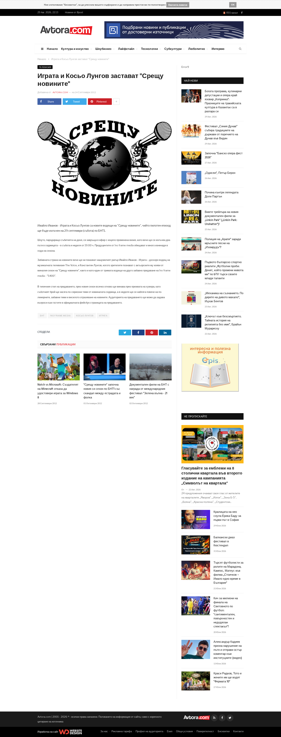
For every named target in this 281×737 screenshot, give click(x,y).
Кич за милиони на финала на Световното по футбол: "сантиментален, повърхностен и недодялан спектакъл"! (226, 613)
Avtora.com (60, 92)
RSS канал (231, 12)
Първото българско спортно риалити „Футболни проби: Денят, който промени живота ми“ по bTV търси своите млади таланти (224, 270)
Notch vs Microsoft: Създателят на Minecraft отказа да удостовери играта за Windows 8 (57, 391)
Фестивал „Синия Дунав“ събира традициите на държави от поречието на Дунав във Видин (221, 133)
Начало (52, 48)
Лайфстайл (126, 48)
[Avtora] (66, 29)
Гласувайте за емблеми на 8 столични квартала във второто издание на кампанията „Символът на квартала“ (211, 476)
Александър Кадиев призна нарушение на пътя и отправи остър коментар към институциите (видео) (228, 650)
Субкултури (173, 48)
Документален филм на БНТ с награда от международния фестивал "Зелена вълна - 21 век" (149, 391)
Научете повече (177, 4)
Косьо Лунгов (84, 315)
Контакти (238, 731)
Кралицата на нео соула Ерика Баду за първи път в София (227, 516)
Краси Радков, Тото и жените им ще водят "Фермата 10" (227, 678)
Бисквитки (224, 731)
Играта (103, 315)
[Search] (240, 49)
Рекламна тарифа (121, 731)
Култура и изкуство (75, 48)
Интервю (218, 48)
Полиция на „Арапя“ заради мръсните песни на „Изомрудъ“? (223, 243)
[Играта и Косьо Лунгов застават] (104, 215)
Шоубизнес (103, 48)
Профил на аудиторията (149, 731)
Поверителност (205, 731)
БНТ (42, 315)
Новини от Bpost (74, 12)
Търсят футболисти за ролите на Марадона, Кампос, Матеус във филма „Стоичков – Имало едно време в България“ (228, 573)
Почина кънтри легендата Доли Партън (221, 195)
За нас (104, 731)
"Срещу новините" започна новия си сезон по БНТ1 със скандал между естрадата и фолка (102, 391)
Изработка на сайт (48, 731)
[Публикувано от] (184, 489)
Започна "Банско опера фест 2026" (224, 156)
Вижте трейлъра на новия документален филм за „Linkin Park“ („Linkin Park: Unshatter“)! (221, 218)
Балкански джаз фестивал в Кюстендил (224, 542)
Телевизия (45, 67)
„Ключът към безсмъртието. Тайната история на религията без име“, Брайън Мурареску (223, 323)
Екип (169, 731)
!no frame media (60, 315)
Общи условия (184, 731)
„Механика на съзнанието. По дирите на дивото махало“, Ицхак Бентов (224, 297)
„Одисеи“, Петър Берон (220, 173)
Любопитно (196, 48)
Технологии (149, 48)
